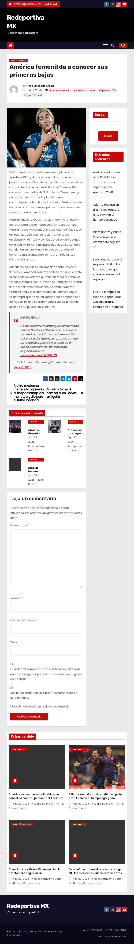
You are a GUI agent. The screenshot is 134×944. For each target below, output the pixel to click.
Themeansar (14, 935)
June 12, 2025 (22, 367)
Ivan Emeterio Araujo (41, 85)
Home (85, 930)
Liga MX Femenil (18, 60)
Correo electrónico (24, 620)
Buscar (100, 115)
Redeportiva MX (28, 906)
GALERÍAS (120, 930)
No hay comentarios (26, 883)
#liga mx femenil (33, 95)
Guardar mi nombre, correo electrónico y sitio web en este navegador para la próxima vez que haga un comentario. (46, 674)
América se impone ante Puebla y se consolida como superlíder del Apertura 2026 (106, 182)
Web (13, 642)
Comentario (19, 525)
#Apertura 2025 (107, 90)
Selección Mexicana (22, 824)
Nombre (17, 598)
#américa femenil (59, 90)
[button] (113, 45)
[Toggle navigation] (105, 45)
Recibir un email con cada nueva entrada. (41, 707)
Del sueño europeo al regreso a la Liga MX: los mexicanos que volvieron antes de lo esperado (107, 269)
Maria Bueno (42, 804)
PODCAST (96, 930)
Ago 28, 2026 (81, 804)
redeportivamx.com (36, 448)
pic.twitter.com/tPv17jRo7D (38, 355)
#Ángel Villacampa (84, 90)
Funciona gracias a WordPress (24, 931)
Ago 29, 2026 (21, 804)
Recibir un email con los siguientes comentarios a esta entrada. (43, 695)
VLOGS (109, 930)
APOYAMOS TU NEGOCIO (112, 936)
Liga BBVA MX (19, 749)
